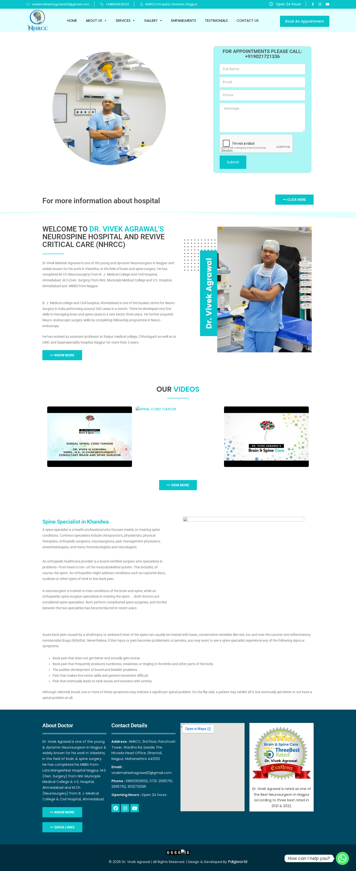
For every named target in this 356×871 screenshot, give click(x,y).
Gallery (151, 20)
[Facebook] (115, 808)
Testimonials (216, 20)
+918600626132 (117, 4)
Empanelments (183, 20)
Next (305, 436)
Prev (52, 436)
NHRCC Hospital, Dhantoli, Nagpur (171, 4)
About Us (94, 20)
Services (123, 20)
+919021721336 (262, 56)
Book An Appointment (304, 21)
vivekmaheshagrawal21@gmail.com (60, 4)
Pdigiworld (237, 861)
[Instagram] (125, 808)
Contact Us (248, 20)
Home (72, 20)
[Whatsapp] (342, 858)
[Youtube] (134, 808)
